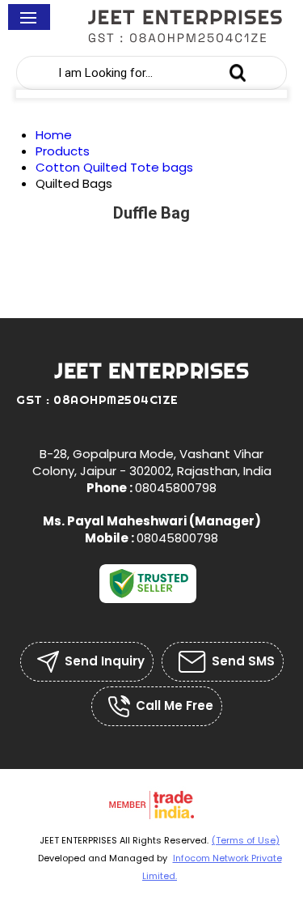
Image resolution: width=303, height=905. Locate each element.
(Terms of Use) (246, 840)
